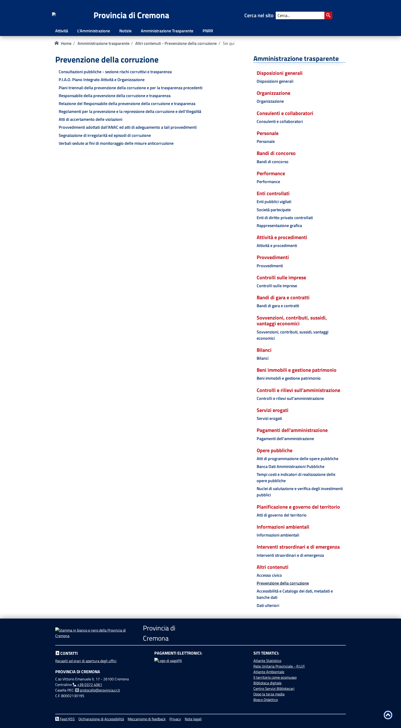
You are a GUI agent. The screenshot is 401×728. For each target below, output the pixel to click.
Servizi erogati (269, 418)
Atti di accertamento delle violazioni (90, 119)
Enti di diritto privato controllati (285, 217)
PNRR (208, 31)
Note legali (193, 719)
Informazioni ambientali (278, 535)
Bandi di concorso (272, 161)
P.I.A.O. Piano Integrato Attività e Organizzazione (102, 79)
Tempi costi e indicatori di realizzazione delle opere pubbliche (296, 477)
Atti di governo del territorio (282, 515)
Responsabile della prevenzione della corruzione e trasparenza (115, 95)
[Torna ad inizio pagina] (388, 715)
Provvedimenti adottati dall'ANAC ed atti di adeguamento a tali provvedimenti (128, 127)
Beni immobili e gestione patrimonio (289, 378)
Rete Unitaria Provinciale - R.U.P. (279, 666)
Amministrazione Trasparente (167, 31)
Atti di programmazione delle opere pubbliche (297, 458)
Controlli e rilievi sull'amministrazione (290, 398)
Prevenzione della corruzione (283, 583)
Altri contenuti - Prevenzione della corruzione (176, 43)
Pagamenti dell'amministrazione (285, 438)
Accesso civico (269, 575)
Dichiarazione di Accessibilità (101, 719)
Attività (61, 31)
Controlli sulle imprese (277, 286)
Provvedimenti (270, 266)
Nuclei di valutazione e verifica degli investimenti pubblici (300, 491)
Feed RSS (67, 719)
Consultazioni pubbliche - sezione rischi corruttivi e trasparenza (115, 72)
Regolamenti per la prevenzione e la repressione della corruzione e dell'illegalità (130, 111)
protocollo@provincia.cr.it (100, 690)
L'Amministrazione (93, 31)
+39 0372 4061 (89, 684)
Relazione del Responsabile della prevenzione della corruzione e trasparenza (127, 103)
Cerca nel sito (260, 15)
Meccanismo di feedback (147, 719)
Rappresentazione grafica (279, 225)
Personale (266, 141)
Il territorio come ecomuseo (275, 677)
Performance (268, 181)
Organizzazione (270, 101)
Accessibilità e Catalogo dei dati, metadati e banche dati (295, 594)
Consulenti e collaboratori (280, 121)
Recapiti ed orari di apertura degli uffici (85, 661)
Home (66, 43)
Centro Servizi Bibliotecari (273, 688)
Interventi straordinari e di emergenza (290, 555)
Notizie (125, 31)
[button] (328, 15)
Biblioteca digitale (267, 683)
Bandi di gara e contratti (278, 306)
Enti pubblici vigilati (274, 201)
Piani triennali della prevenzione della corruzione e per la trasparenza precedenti (130, 88)
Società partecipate (274, 210)
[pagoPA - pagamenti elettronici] (200, 675)
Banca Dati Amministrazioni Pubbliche (290, 466)
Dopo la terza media (269, 694)
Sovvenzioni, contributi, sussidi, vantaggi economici (292, 335)
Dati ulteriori (268, 605)
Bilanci (262, 358)
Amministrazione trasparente (103, 43)
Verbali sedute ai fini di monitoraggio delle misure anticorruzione (116, 143)
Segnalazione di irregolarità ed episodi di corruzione (105, 135)
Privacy (175, 719)
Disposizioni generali (275, 81)
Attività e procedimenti (277, 245)
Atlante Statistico (267, 660)
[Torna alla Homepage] (73, 15)
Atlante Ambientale (268, 672)
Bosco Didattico (265, 699)
